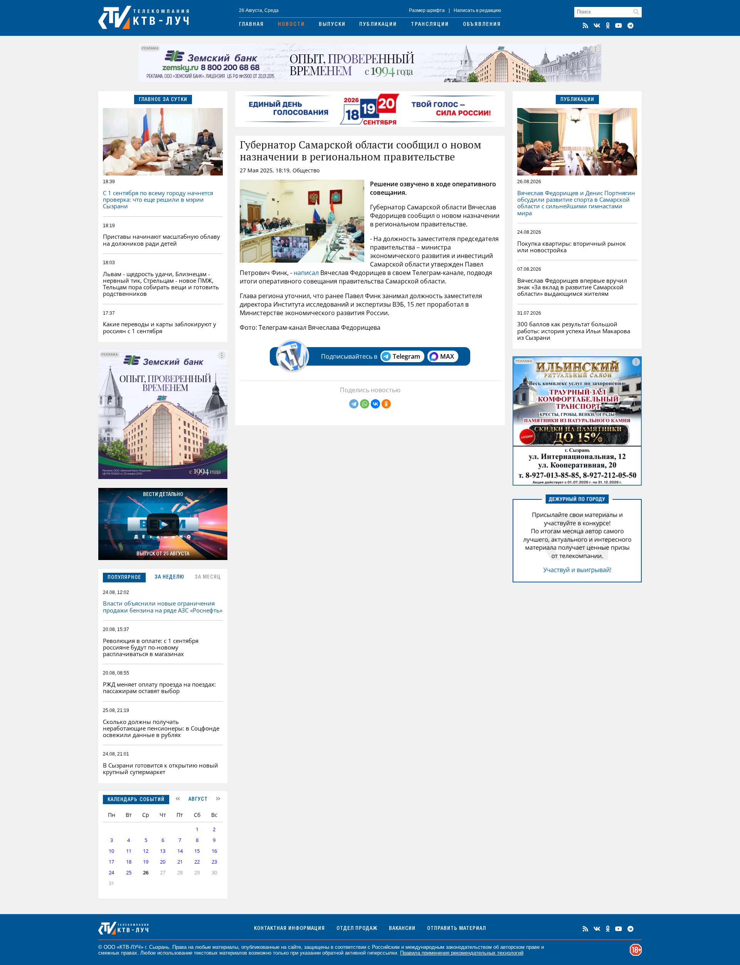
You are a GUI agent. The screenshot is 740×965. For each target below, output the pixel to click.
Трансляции (430, 24)
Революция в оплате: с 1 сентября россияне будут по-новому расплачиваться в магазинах (150, 647)
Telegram (406, 356)
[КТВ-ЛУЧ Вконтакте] (597, 25)
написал (306, 272)
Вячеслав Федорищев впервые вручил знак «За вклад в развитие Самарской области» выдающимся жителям (572, 287)
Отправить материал (456, 928)
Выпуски (332, 24)
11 (128, 851)
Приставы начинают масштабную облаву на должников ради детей (161, 240)
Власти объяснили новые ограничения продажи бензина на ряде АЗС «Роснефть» (162, 606)
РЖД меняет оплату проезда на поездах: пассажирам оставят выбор (159, 687)
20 (162, 862)
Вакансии (402, 928)
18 (128, 862)
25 (128, 872)
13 (162, 851)
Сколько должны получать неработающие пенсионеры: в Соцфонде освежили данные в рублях (161, 728)
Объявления (482, 24)
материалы (225, 947)
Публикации (378, 24)
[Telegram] (353, 403)
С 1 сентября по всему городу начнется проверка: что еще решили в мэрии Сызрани (158, 199)
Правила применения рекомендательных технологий (461, 953)
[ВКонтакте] (375, 403)
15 (197, 851)
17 (111, 862)
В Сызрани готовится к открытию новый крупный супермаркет (160, 768)
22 (197, 862)
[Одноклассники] (386, 403)
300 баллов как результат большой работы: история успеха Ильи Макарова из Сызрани (573, 330)
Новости (291, 24)
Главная (251, 24)
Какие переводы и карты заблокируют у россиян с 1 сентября (159, 327)
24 (111, 872)
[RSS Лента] (585, 25)
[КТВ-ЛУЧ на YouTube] (618, 25)
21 (180, 862)
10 (111, 851)
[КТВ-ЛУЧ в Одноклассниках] (608, 25)
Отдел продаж (356, 928)
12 (145, 851)
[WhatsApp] (364, 403)
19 (145, 862)
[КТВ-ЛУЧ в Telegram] (630, 25)
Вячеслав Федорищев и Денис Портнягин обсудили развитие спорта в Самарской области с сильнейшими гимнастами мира (576, 203)
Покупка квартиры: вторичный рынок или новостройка (571, 247)
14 (180, 851)
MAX (447, 356)
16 (214, 851)
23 (214, 862)
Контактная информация (289, 928)
